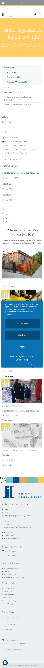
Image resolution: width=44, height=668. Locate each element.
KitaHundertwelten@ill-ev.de (17, 141)
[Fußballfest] (22, 435)
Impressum (15, 364)
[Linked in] (13, 618)
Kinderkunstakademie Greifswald (17, 105)
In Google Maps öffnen (13, 159)
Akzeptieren (23, 323)
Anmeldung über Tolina (13, 92)
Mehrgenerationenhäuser (14, 577)
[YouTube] (8, 618)
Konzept (7, 87)
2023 (7, 218)
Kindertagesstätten (21, 44)
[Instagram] (18, 618)
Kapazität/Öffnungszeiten (17, 82)
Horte (6, 571)
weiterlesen (9, 376)
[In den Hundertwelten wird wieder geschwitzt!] (22, 391)
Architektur (11, 72)
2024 (7, 215)
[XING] (3, 618)
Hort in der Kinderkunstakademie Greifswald (17, 98)
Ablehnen (22, 335)
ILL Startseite (7, 44)
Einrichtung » (9, 67)
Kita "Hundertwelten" (27, 47)
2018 (7, 221)
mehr (22, 346)
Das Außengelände (14, 77)
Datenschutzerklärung (25, 364)
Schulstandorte (10, 574)
